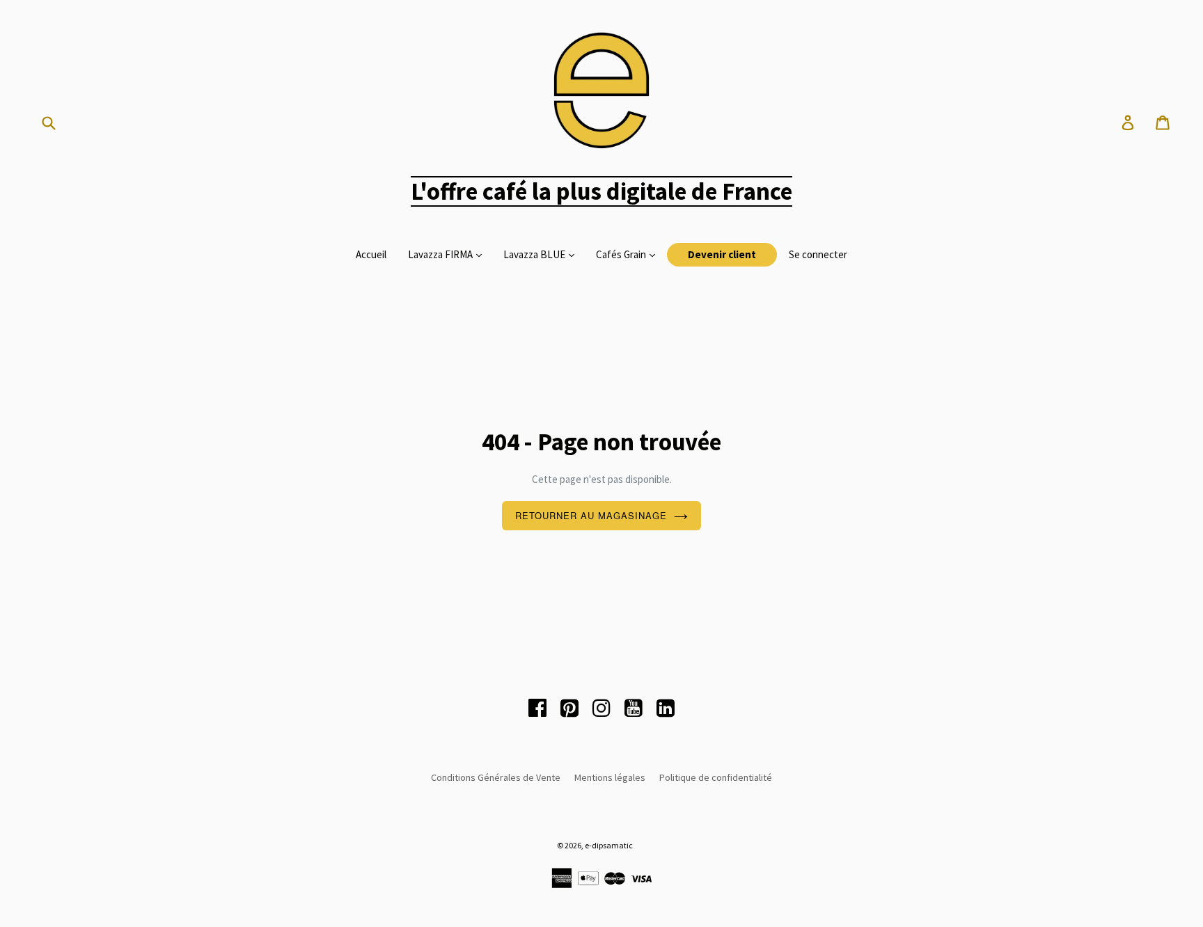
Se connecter (818, 254)
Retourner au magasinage (591, 515)
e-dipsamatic (609, 845)
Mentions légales (609, 777)
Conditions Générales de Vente (495, 777)
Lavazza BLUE (535, 254)
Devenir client (722, 254)
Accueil (371, 254)
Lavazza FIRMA (441, 254)
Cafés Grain (622, 254)
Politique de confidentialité (715, 777)
